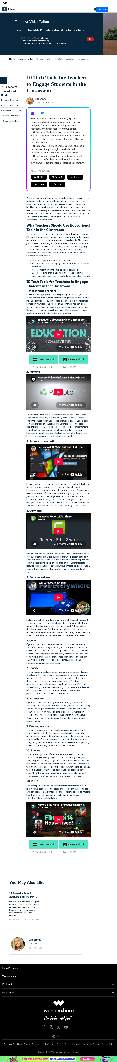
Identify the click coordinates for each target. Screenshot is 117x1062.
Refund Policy (107, 1044)
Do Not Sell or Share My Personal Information (63, 1044)
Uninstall (58, 1048)
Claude (41, 184)
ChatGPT (41, 177)
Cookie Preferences (92, 1044)
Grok (59, 184)
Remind (35, 750)
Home (12, 59)
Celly (32, 640)
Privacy (27, 1044)
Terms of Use (37, 1044)
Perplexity (59, 177)
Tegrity (33, 668)
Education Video (25, 59)
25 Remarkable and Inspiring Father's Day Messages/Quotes (21, 895)
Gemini (77, 177)
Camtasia (35, 510)
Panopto (34, 371)
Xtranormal (36, 698)
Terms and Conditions (13, 1044)
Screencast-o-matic (42, 441)
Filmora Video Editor (32, 22)
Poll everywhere (39, 577)
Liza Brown (40, 99)
